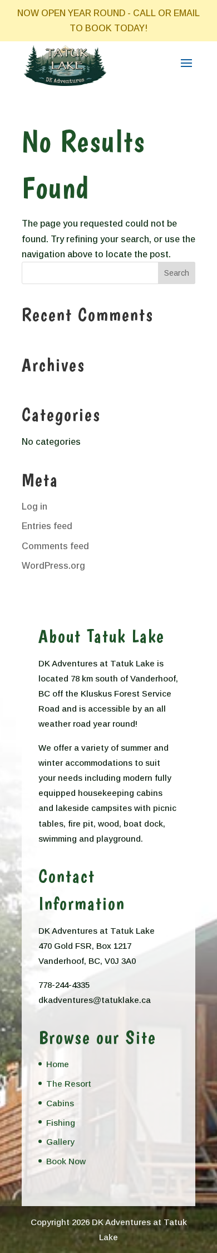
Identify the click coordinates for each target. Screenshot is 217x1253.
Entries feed (47, 526)
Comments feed (55, 546)
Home (57, 1064)
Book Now (66, 1161)
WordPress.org (53, 565)
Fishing (60, 1122)
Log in (34, 506)
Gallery (60, 1141)
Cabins (60, 1103)
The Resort (68, 1083)
